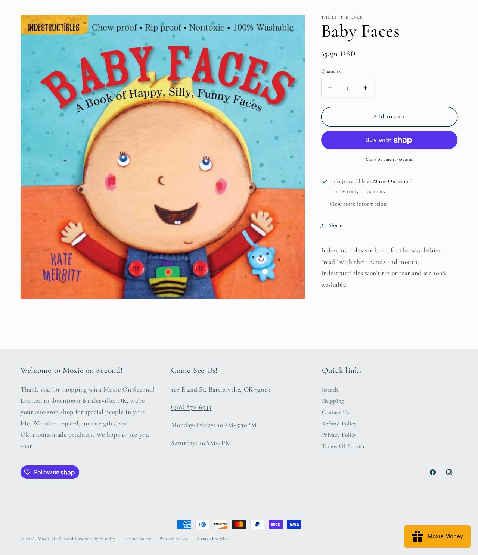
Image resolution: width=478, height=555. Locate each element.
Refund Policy (339, 423)
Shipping (333, 400)
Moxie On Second (56, 538)
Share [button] (335, 225)
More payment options (389, 160)
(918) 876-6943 (191, 407)
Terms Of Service (344, 446)
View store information (358, 204)
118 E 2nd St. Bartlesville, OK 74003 (220, 389)
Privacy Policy (339, 434)
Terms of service (212, 538)
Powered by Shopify (95, 538)
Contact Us (336, 412)
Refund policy (137, 538)
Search (330, 389)
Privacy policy (173, 538)
